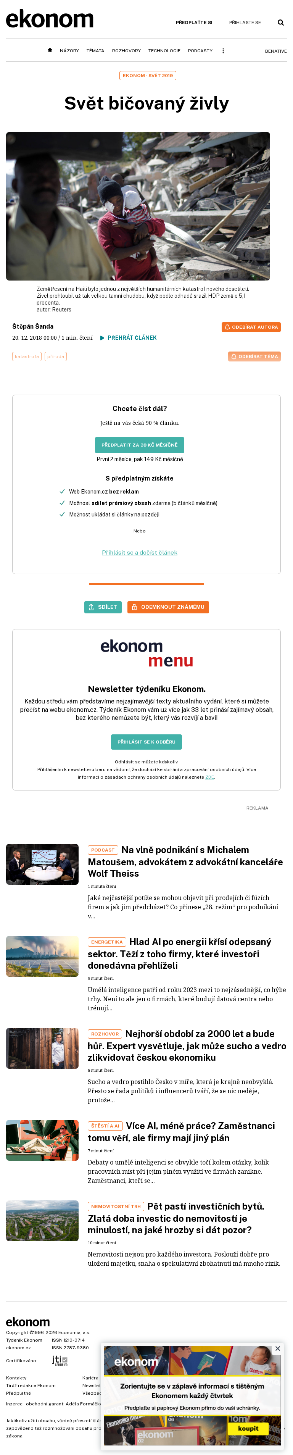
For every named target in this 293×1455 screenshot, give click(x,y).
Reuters (61, 309)
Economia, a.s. (74, 1332)
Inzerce (14, 1404)
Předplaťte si (194, 22)
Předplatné (18, 1393)
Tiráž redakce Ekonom (31, 1385)
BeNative (276, 51)
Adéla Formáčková (87, 1404)
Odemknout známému (172, 607)
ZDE (209, 777)
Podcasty (200, 50)
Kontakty (16, 1378)
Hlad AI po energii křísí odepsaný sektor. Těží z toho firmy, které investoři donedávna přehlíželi (180, 953)
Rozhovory (126, 50)
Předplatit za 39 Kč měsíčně (139, 445)
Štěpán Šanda (32, 326)
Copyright (17, 1332)
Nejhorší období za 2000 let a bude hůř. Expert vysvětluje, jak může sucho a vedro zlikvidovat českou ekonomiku (187, 1045)
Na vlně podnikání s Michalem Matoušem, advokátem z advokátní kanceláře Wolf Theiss (185, 861)
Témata (96, 50)
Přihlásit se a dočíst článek (139, 552)
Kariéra (90, 1378)
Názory (69, 50)
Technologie (164, 50)
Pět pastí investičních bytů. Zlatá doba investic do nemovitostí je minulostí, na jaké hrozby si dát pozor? (176, 1218)
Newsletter (94, 1385)
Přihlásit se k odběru (146, 742)
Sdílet (107, 607)
